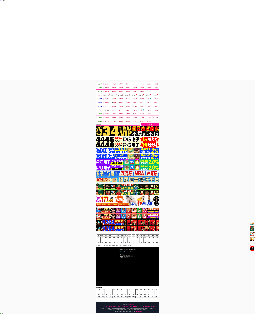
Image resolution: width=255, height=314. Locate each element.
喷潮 (133, 294)
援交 (153, 242)
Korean (125, 237)
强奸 (157, 235)
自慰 (145, 242)
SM (153, 237)
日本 (106, 235)
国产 (98, 235)
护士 (145, 235)
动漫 (145, 237)
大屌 (103, 296)
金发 (122, 242)
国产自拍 (106, 95)
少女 (114, 242)
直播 (118, 240)
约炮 (141, 240)
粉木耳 (137, 296)
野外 (110, 289)
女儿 (106, 296)
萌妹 (114, 289)
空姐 (137, 235)
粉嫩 (141, 294)
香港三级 (120, 95)
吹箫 (152, 296)
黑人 (122, 289)
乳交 (133, 242)
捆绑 (145, 296)
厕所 (152, 294)
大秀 (126, 289)
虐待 (148, 294)
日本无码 (134, 95)
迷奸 (102, 237)
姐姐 (110, 296)
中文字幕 (141, 95)
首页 (101, 245)
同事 (98, 240)
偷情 (129, 242)
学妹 (129, 235)
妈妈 (118, 296)
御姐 (126, 242)
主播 (122, 237)
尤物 (153, 240)
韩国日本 (127, 95)
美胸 (133, 240)
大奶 (114, 240)
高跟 (102, 242)
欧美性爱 (148, 95)
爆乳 (157, 242)
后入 (149, 240)
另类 (157, 237)
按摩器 (133, 296)
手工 (98, 237)
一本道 (99, 289)
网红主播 (155, 95)
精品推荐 (113, 95)
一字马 (156, 294)
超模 (106, 240)
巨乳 (106, 237)
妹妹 (114, 296)
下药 (141, 242)
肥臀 (129, 294)
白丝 (106, 294)
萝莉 (126, 235)
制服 (110, 237)
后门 (126, 294)
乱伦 (118, 242)
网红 (118, 237)
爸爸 (122, 296)
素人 (102, 240)
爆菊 (152, 289)
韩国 (110, 235)
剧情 (114, 237)
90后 (118, 294)
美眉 (137, 294)
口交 (137, 237)
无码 (141, 237)
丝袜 (149, 235)
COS (137, 240)
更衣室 (141, 296)
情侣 (133, 235)
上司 (103, 289)
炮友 (156, 289)
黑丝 (110, 294)
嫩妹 (126, 240)
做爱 (149, 242)
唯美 (137, 289)
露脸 (145, 289)
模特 (141, 235)
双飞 (153, 235)
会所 (122, 294)
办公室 (126, 296)
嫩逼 (157, 240)
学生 (106, 289)
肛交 (129, 237)
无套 (145, 240)
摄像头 (118, 289)
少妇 (110, 240)
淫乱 (114, 294)
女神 (99, 296)
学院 (103, 294)
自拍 (118, 235)
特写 (148, 289)
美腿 (98, 242)
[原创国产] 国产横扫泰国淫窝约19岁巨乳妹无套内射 (120, 245)
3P (149, 237)
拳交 (137, 242)
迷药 (148, 296)
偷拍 (122, 235)
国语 (145, 294)
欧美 (102, 235)
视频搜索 (150, 124)
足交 (133, 237)
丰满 (129, 289)
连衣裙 (129, 296)
